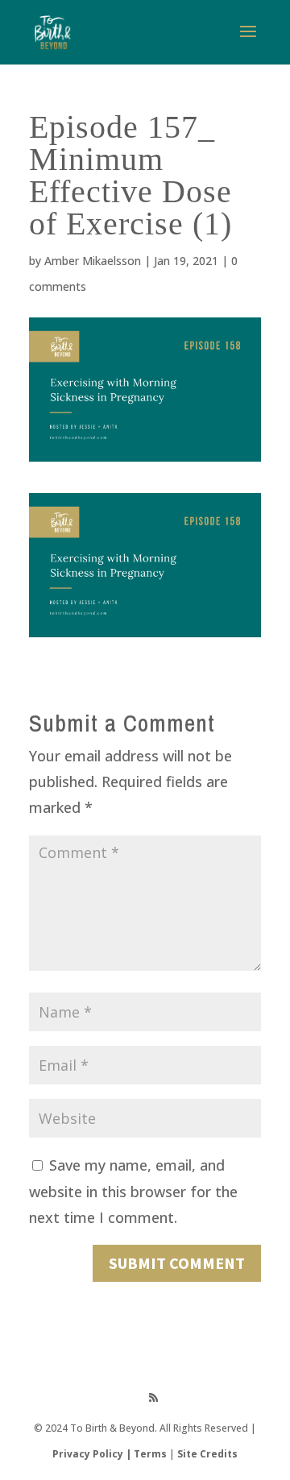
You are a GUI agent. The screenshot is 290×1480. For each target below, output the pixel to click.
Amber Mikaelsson (92, 260)
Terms (150, 1454)
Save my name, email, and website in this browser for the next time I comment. (133, 1191)
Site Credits (207, 1454)
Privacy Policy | (93, 1454)
